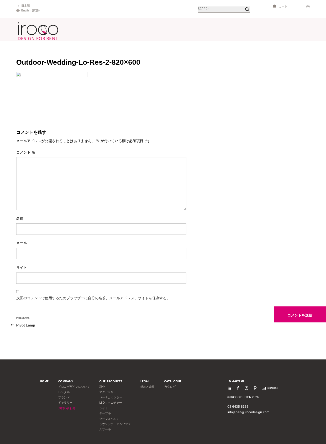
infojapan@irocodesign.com (248, 412)
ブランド (64, 397)
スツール (105, 429)
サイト (21, 267)
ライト (103, 408)
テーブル (105, 413)
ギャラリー (65, 403)
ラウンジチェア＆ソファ (115, 424)
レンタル (64, 392)
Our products (110, 381)
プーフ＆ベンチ (109, 419)
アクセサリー (107, 392)
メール (21, 243)
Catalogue (173, 381)
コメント (25, 152)
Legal (144, 381)
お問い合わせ (66, 408)
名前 (19, 218)
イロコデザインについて (74, 387)
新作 (102, 387)
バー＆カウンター (110, 397)
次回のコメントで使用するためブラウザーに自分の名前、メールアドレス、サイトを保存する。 (93, 298)
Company (65, 381)
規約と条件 (147, 387)
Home (44, 381)
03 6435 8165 (237, 406)
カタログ (170, 387)
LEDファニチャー (110, 403)
